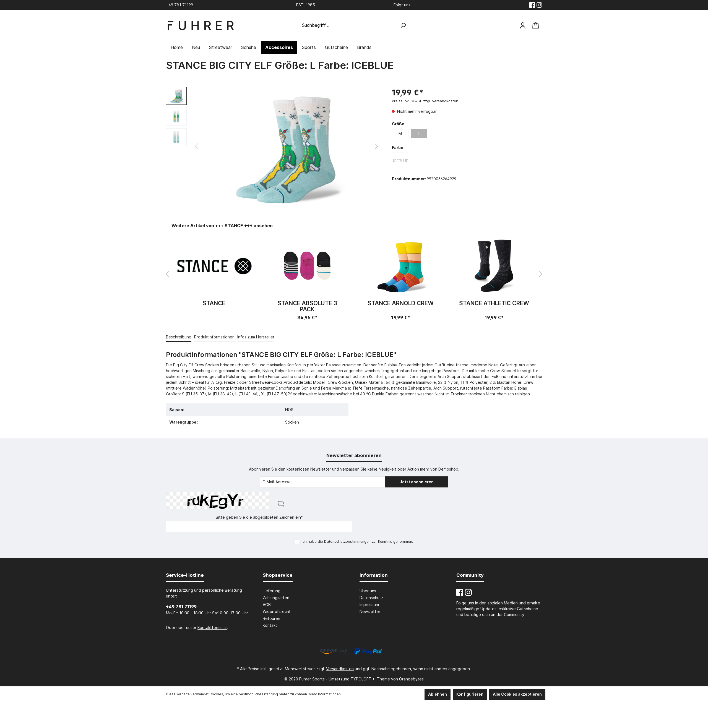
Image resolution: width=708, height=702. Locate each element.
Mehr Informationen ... (326, 694)
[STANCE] (214, 265)
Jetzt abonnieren (417, 481)
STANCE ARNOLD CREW (401, 303)
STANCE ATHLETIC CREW (494, 303)
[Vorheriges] (196, 146)
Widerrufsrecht (277, 611)
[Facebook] (532, 5)
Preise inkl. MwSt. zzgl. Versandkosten (425, 101)
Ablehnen (437, 694)
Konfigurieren (469, 694)
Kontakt (270, 625)
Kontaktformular (212, 627)
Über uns (368, 590)
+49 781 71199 (181, 606)
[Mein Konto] (522, 25)
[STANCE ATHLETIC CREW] (494, 265)
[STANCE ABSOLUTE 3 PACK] (307, 265)
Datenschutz (371, 597)
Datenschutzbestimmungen (347, 541)
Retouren (271, 618)
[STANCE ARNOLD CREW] (401, 265)
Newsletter (370, 611)
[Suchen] (403, 25)
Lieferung (271, 590)
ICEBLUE (400, 160)
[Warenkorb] (535, 25)
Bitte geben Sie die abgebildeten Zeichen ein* (259, 517)
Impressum (369, 604)
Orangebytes (411, 679)
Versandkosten (340, 668)
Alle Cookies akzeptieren (517, 694)
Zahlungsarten (276, 597)
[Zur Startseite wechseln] (200, 25)
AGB (267, 604)
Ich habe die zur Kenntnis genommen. (357, 541)
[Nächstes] (376, 146)
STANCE (213, 303)
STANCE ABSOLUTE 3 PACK (307, 306)
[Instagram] (539, 5)
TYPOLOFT (361, 679)
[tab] (178, 337)
